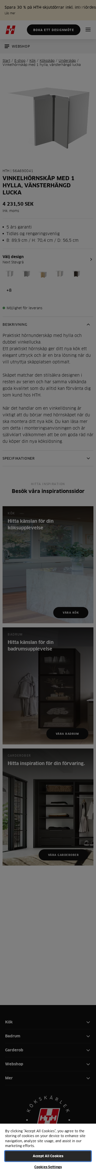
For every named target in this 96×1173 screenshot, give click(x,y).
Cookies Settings (48, 1167)
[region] (48, 1148)
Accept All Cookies (48, 1156)
